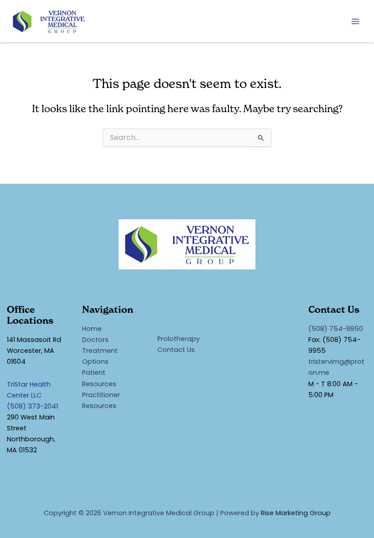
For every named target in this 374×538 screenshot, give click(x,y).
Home (92, 328)
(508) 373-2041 (32, 406)
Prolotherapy (178, 338)
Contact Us (176, 349)
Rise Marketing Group (296, 512)
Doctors (95, 339)
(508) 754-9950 (335, 328)
